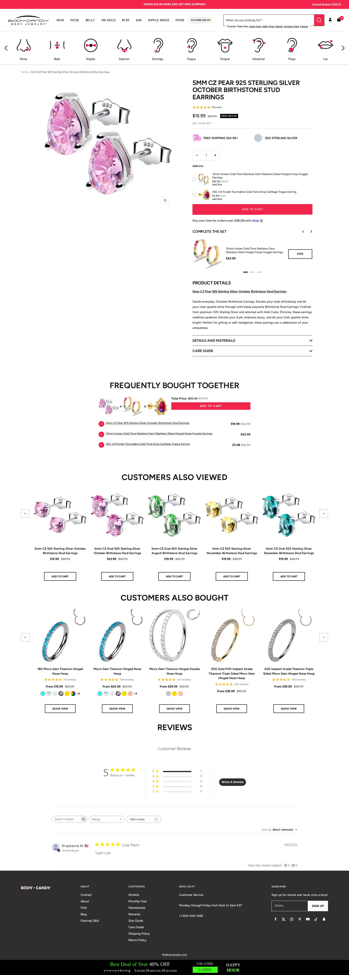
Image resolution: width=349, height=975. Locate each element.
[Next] (342, 48)
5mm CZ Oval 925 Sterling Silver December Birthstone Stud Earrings (289, 551)
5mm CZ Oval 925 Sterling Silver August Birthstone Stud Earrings (174, 551)
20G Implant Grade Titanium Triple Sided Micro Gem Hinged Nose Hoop (289, 671)
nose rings (255, 26)
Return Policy (137, 940)
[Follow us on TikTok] (316, 919)
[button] (25, 513)
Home (24, 71)
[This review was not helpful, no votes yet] (293, 865)
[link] (42, 693)
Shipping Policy (139, 933)
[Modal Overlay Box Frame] (174, 967)
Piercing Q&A (90, 921)
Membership (136, 908)
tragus (304, 26)
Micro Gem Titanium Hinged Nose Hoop (117, 671)
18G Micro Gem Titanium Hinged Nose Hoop (60, 671)
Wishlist (133, 895)
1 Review (216, 107)
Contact (86, 895)
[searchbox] (66, 819)
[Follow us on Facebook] (275, 919)
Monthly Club (137, 901)
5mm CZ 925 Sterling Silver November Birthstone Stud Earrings (232, 551)
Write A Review (233, 782)
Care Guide (136, 927)
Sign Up (318, 906)
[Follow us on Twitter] (284, 919)
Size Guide (135, 921)
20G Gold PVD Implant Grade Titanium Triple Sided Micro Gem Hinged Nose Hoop (232, 673)
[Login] (330, 20)
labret (279, 26)
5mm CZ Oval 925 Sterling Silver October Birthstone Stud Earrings (117, 551)
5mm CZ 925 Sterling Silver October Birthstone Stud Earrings (60, 551)
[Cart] (339, 20)
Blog (84, 914)
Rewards (134, 914)
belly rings (268, 26)
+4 (78, 693)
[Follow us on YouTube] (308, 919)
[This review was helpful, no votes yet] (285, 865)
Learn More (217, 184)
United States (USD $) (326, 4)
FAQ (84, 908)
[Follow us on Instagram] (292, 919)
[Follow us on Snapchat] (324, 919)
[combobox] (106, 819)
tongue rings (291, 26)
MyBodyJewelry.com (174, 954)
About (85, 901)
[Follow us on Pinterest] (300, 919)
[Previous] (6, 48)
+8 (135, 693)
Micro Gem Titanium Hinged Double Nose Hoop (174, 671)
